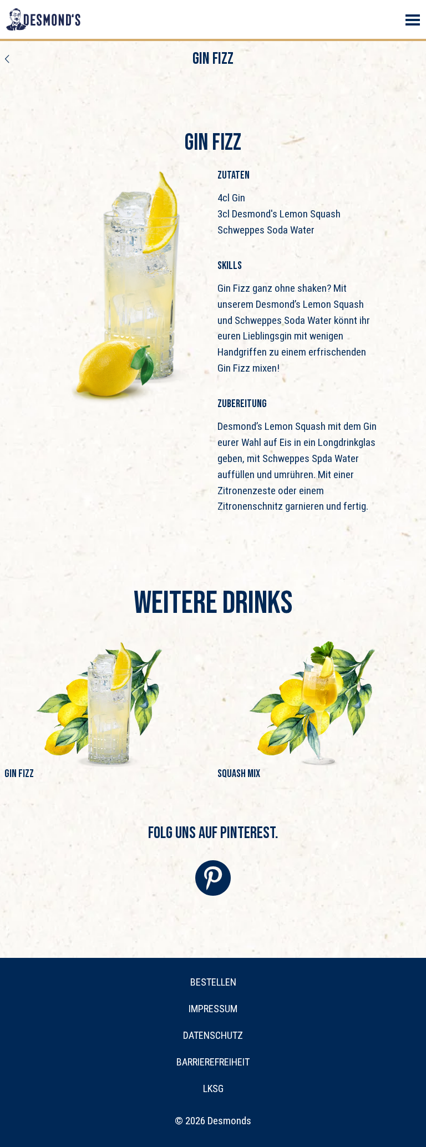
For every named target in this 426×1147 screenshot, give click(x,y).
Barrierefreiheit (213, 1062)
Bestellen (213, 982)
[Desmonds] (43, 19)
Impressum (213, 1008)
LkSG (213, 1088)
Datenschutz (213, 1035)
